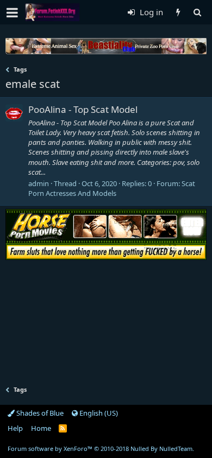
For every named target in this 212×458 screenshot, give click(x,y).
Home (41, 428)
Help (15, 428)
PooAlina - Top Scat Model (83, 109)
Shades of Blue (39, 413)
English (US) (98, 413)
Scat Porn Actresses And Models (111, 188)
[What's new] (178, 12)
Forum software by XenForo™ (101, 448)
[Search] (197, 12)
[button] (12, 12)
